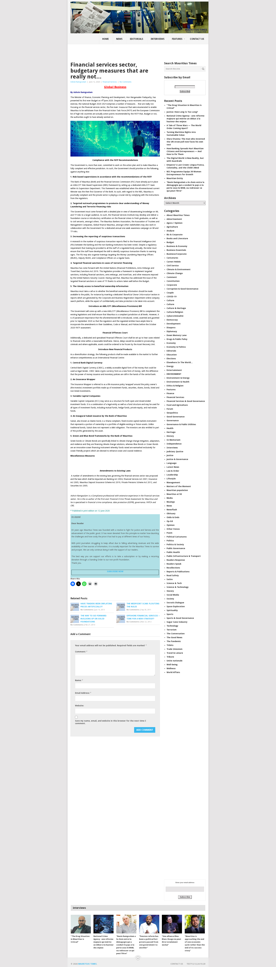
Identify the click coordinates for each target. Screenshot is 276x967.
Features (177, 39)
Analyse (170, 231)
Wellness (171, 668)
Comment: (81, 651)
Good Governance (176, 416)
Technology (172, 626)
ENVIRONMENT (174, 374)
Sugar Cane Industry (177, 622)
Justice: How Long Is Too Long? (182, 112)
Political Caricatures (177, 537)
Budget (170, 242)
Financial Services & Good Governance (186, 401)
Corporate (172, 285)
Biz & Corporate (175, 234)
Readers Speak (174, 564)
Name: (79, 680)
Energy (170, 366)
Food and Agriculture (177, 405)
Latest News (173, 467)
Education (172, 355)
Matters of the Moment (179, 486)
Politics (170, 540)
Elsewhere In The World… (180, 362)
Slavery (170, 591)
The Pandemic (174, 641)
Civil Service (173, 265)
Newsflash (172, 509)
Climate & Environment (178, 269)
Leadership (172, 475)
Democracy (172, 320)
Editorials (136, 39)
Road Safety (173, 575)
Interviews (157, 39)
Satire (170, 579)
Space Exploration (176, 606)
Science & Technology (178, 587)
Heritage (171, 432)
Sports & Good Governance (180, 618)
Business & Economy (177, 246)
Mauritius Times (87, 964)
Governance (173, 420)
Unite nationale (174, 661)
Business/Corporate (177, 254)
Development (174, 324)
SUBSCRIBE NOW (115, 571)
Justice (170, 455)
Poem (169, 533)
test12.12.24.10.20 (196, 964)
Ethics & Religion (175, 386)
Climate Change (175, 273)
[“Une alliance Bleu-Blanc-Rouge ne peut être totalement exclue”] (172, 924)
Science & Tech (174, 583)
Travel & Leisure (175, 653)
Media (170, 498)
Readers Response (176, 560)
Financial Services (110, 82)
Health (170, 428)
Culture (170, 300)
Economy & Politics (176, 347)
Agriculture (172, 227)
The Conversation (176, 633)
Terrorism (172, 630)
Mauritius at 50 (174, 494)
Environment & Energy (178, 378)
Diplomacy (172, 331)
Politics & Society (175, 544)
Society (170, 599)
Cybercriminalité (175, 316)
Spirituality (172, 610)
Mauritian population (177, 490)
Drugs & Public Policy (177, 339)
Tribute (170, 657)
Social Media (173, 595)
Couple (170, 293)
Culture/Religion (175, 312)
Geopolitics (172, 413)
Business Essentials (176, 250)
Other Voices (173, 529)
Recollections (173, 568)
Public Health (173, 552)
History (170, 436)
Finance (170, 393)
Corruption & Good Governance (182, 289)
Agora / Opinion (174, 223)
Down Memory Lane (177, 335)
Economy (171, 343)
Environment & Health (178, 382)
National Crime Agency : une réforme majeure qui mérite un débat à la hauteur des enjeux (185, 119)
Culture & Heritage (176, 308)
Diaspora (171, 327)
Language (172, 463)
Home (105, 39)
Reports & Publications (178, 571)
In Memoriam (173, 440)
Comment (172, 277)
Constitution (173, 281)
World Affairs (173, 672)
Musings (171, 502)
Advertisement (174, 219)
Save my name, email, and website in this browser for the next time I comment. (110, 722)
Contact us (197, 39)
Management (173, 482)
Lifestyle (171, 478)
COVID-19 (171, 296)
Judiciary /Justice (175, 451)
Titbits (170, 645)
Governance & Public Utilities (181, 424)
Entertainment (174, 370)
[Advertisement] (120, 50)
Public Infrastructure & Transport (184, 556)
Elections (171, 358)
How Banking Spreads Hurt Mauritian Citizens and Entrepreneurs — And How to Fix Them (185, 151)
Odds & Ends (173, 517)
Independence (174, 444)
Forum (170, 409)
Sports (170, 614)
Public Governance (176, 548)
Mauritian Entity (175, 178)
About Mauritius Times (178, 215)
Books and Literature (177, 238)
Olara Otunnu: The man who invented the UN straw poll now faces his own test (186, 142)
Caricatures (172, 258)
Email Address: (83, 693)
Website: (79, 705)
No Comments (125, 82)
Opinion (171, 525)
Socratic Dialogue (175, 602)
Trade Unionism (174, 649)
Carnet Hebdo (174, 262)
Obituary (171, 513)
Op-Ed (170, 521)
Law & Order (173, 471)
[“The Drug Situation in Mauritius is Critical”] (81, 924)
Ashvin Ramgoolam (78, 82)
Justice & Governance (177, 459)
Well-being (172, 664)
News (119, 39)
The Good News (174, 637)
